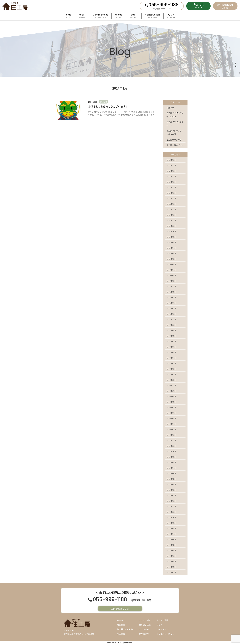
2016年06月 (171, 413)
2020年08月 (171, 242)
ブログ (159, 624)
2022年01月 (171, 203)
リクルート (144, 629)
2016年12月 (171, 379)
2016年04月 (171, 423)
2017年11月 (171, 325)
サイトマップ (162, 629)
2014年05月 (171, 545)
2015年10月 (171, 451)
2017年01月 (171, 374)
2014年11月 (171, 511)
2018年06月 (171, 303)
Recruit (199, 5)
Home (68, 16)
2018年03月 (171, 308)
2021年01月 (171, 215)
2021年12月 (171, 209)
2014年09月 (171, 523)
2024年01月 (171, 181)
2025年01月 (171, 171)
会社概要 (121, 624)
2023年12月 (171, 187)
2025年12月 (171, 165)
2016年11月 (171, 385)
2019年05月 (171, 275)
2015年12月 (171, 440)
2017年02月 (171, 369)
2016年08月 (171, 401)
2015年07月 (171, 467)
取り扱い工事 (145, 624)
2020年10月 (171, 231)
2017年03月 (171, 363)
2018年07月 (171, 297)
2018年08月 (171, 291)
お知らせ (170, 107)
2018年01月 (171, 313)
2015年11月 (171, 445)
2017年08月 (171, 335)
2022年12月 (171, 198)
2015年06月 (171, 473)
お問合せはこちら (120, 608)
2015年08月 (171, 462)
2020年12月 (171, 220)
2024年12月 (171, 176)
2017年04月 (171, 357)
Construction (152, 16)
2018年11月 (171, 286)
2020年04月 (171, 253)
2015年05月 (171, 479)
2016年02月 (171, 429)
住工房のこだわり (125, 629)
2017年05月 (171, 352)
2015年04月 (171, 484)
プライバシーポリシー (166, 633)
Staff (134, 16)
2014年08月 (171, 528)
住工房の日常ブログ (174, 145)
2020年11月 (171, 225)
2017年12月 (171, 319)
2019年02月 (171, 281)
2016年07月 (171, 407)
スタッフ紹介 (145, 620)
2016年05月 (171, 418)
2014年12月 (171, 506)
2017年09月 (171, 330)
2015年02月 (171, 495)
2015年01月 (171, 501)
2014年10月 (171, 517)
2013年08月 (171, 567)
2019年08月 (171, 264)
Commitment (100, 16)
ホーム (120, 620)
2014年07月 (171, 533)
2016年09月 (171, 396)
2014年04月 (171, 550)
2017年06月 (171, 347)
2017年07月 (171, 341)
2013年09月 (171, 561)
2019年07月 (171, 269)
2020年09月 (171, 237)
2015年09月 (171, 457)
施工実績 (121, 633)
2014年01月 (171, 555)
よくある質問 (162, 620)
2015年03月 (171, 489)
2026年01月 (171, 159)
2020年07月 (171, 247)
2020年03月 (171, 259)
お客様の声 (144, 633)
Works (118, 16)
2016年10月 (171, 391)
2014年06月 (171, 539)
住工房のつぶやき (174, 139)
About (82, 16)
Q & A (171, 16)
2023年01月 (171, 193)
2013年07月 (171, 572)
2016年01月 (171, 435)
